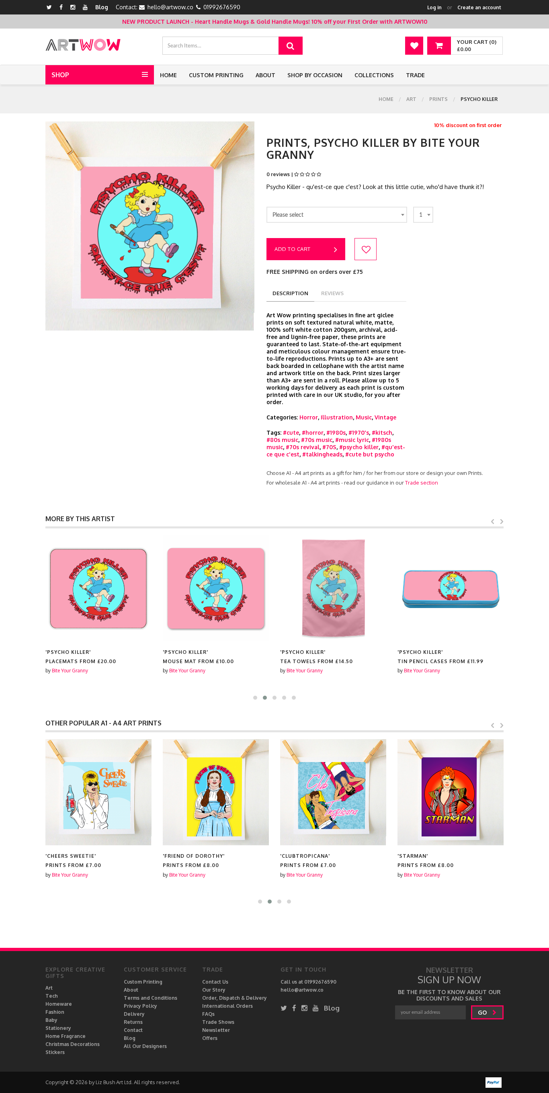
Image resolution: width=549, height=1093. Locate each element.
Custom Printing (216, 75)
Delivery (134, 1014)
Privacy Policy (140, 1006)
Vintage (385, 417)
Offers (209, 1038)
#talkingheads (322, 454)
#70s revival (303, 447)
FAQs (208, 1014)
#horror (313, 432)
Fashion (54, 1012)
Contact (133, 1030)
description (290, 293)
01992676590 (221, 7)
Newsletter (216, 1030)
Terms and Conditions (150, 998)
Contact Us (215, 982)
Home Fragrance (65, 1036)
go (483, 1012)
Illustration (337, 417)
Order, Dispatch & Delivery (234, 998)
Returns (133, 1022)
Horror (308, 417)
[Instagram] (72, 7)
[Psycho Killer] (98, 588)
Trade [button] (415, 75)
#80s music (282, 439)
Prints (438, 99)
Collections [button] (374, 75)
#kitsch (382, 432)
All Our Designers (145, 1046)
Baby (51, 1020)
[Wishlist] (414, 46)
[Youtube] (85, 7)
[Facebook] (61, 7)
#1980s (336, 432)
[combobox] (336, 215)
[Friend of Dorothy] (216, 792)
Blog (101, 7)
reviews (332, 293)
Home (168, 75)
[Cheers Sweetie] (98, 792)
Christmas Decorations (72, 1044)
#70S (329, 447)
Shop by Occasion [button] (314, 75)
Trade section (421, 482)
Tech (51, 996)
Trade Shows (218, 1022)
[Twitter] (49, 7)
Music (364, 417)
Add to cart (292, 249)
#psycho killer (359, 447)
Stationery (58, 1028)
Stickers (55, 1052)
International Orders (227, 1006)
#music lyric (352, 439)
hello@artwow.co (170, 7)
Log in (434, 7)
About (265, 75)
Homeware (58, 1004)
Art (411, 99)
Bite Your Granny (70, 671)
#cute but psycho (369, 454)
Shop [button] (60, 75)
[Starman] (450, 792)
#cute (291, 432)
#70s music (316, 439)
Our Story (213, 990)
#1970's (358, 432)
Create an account (479, 7)
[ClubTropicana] (333, 792)
